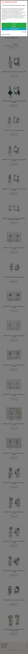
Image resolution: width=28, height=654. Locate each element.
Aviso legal (24, 32)
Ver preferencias (14, 29)
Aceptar (14, 26)
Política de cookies (6, 34)
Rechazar (14, 24)
